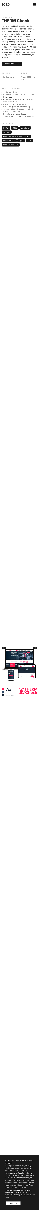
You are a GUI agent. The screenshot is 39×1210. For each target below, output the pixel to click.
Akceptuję (13, 1203)
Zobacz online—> (12, 64)
